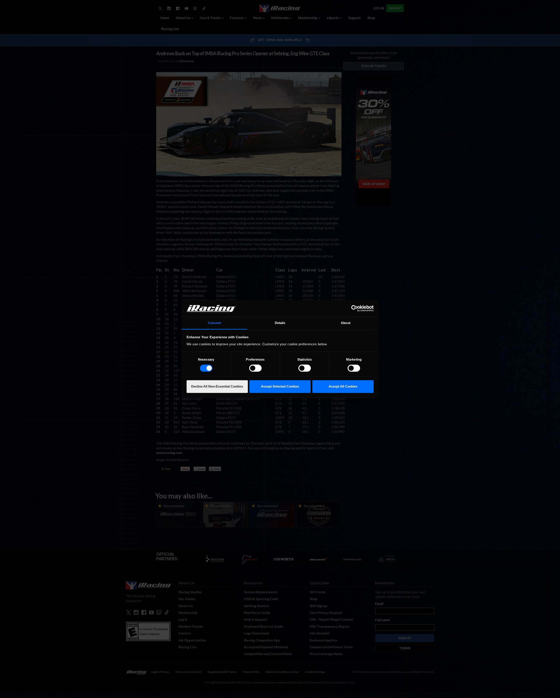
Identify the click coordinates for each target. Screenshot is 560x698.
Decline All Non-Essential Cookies (217, 386)
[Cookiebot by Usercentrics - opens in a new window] (354, 308)
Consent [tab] (214, 323)
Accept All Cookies (343, 386)
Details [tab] (280, 323)
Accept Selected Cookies (280, 386)
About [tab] (345, 323)
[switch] (255, 368)
